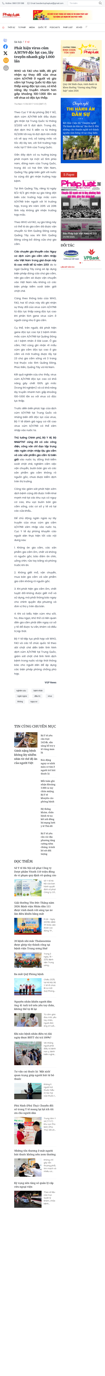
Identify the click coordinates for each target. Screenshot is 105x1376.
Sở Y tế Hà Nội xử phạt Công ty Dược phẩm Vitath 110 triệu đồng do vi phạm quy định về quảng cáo (35, 871)
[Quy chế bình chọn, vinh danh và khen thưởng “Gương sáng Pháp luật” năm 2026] (81, 69)
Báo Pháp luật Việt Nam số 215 (80, 233)
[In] (6, 68)
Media (32, 27)
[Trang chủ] (3, 27)
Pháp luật (68, 27)
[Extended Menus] (86, 27)
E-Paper (69, 174)
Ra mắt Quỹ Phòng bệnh (29, 974)
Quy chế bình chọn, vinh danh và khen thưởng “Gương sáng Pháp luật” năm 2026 (80, 87)
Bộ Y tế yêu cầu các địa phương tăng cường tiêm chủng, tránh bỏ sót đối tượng (48, 843)
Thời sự (11, 27)
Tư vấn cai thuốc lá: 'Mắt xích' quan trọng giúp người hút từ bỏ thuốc (34, 1075)
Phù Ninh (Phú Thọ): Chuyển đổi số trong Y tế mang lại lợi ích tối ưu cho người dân (33, 1109)
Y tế (27, 42)
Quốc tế (42, 27)
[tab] (80, 262)
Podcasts (55, 27)
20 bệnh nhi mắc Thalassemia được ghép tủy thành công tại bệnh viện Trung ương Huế (32, 944)
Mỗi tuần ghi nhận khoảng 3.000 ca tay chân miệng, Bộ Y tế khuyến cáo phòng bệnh (48, 791)
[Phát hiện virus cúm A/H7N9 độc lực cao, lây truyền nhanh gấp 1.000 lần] (25, 15)
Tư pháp (22, 27)
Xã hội (79, 27)
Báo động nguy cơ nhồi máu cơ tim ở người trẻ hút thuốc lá (48, 766)
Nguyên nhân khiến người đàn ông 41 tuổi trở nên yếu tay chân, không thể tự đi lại (34, 1005)
